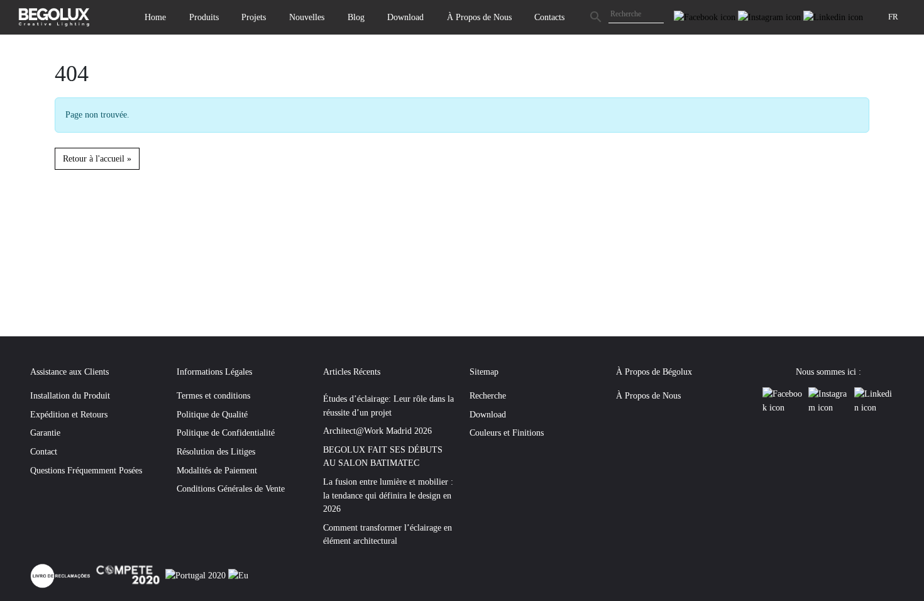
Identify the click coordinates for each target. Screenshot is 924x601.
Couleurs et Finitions (507, 432)
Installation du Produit (70, 395)
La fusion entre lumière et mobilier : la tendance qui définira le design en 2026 (388, 495)
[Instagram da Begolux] (770, 16)
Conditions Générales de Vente (231, 488)
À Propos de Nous (479, 17)
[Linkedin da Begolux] (833, 16)
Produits (204, 17)
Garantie (45, 432)
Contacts (549, 17)
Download (405, 17)
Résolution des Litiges (216, 451)
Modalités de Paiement (217, 470)
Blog (356, 17)
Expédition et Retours (68, 414)
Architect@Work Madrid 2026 (377, 431)
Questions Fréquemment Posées (86, 470)
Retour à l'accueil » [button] (97, 158)
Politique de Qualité (212, 414)
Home (155, 17)
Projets (253, 17)
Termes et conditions (213, 395)
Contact (43, 451)
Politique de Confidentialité (226, 432)
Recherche (488, 395)
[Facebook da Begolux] (706, 16)
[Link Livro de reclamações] (61, 575)
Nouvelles (306, 17)
